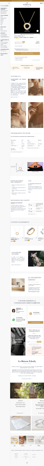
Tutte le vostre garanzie (4, 42)
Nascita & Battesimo (4, 30)
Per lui (2, 29)
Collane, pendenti (3, 18)
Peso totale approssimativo (13, 149)
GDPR (42, 450)
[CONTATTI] (7, 5)
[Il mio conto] (4, 5)
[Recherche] (1, 5)
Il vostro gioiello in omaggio (5, 36)
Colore (12, 143)
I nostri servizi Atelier (4, 47)
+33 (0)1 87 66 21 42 (36, 313)
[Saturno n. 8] (27, 21)
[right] (37, 31)
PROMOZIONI (3, 33)
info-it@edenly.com (26, 456)
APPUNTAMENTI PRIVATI (5, 49)
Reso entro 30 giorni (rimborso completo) (21, 57)
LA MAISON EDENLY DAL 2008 (5, 40)
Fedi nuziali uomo (3, 13)
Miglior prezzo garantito (19, 58)
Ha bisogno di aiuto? (4, 54)
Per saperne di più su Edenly (26, 378)
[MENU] (9, 3)
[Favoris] (2, 5)
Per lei (2, 28)
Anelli (2, 16)
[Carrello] (5, 5)
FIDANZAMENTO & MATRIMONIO (4, 9)
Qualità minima (13, 145)
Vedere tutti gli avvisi (31, 214)
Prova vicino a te (3, 50)
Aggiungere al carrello (27, 53)
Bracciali (2, 20)
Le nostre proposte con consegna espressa (22, 50)
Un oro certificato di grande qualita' (16, 152)
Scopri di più (37, 345)
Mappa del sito (28, 450)
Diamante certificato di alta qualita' (32, 148)
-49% (24, 41)
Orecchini (2, 19)
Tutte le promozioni (4, 34)
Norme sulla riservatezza (36, 450)
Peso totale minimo (31, 143)
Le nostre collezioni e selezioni (4, 44)
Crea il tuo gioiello (4, 45)
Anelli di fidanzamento (4, 10)
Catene (2, 21)
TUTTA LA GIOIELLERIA (4, 15)
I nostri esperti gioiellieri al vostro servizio (39, 68)
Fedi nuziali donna (3, 11)
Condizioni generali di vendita (20, 450)
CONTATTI (12, 450)
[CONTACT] (26, 458)
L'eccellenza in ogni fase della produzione (22, 136)
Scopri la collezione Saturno (15, 264)
